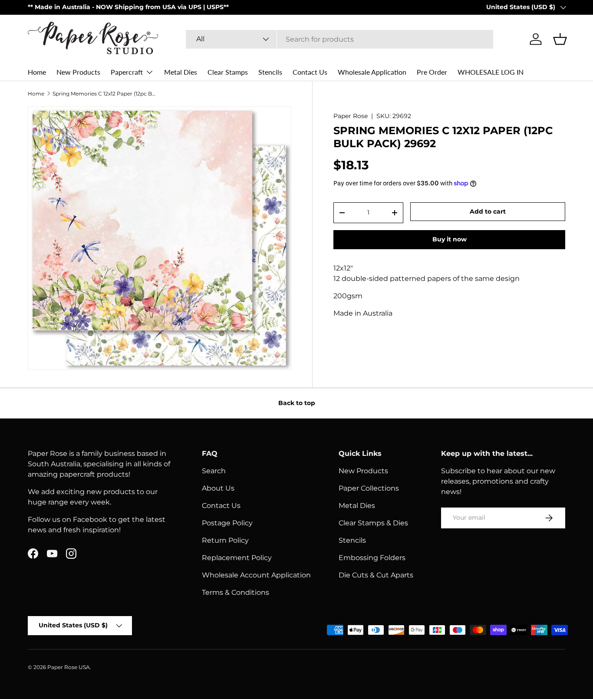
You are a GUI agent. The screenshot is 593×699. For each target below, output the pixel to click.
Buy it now (449, 239)
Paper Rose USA (68, 667)
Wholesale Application (372, 72)
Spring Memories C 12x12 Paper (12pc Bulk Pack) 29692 (105, 93)
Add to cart (488, 211)
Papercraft (127, 72)
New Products (78, 72)
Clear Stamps (228, 72)
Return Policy (225, 540)
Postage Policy (227, 523)
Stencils (270, 72)
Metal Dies (180, 72)
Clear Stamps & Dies (373, 523)
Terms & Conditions (235, 592)
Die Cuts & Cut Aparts (376, 575)
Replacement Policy (237, 558)
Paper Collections (369, 488)
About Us (218, 488)
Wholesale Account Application (256, 575)
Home (37, 72)
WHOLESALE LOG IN (491, 72)
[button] (560, 39)
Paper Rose (350, 116)
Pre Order (432, 72)
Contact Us (310, 72)
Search (214, 471)
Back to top (296, 403)
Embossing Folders (372, 558)
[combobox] (340, 39)
